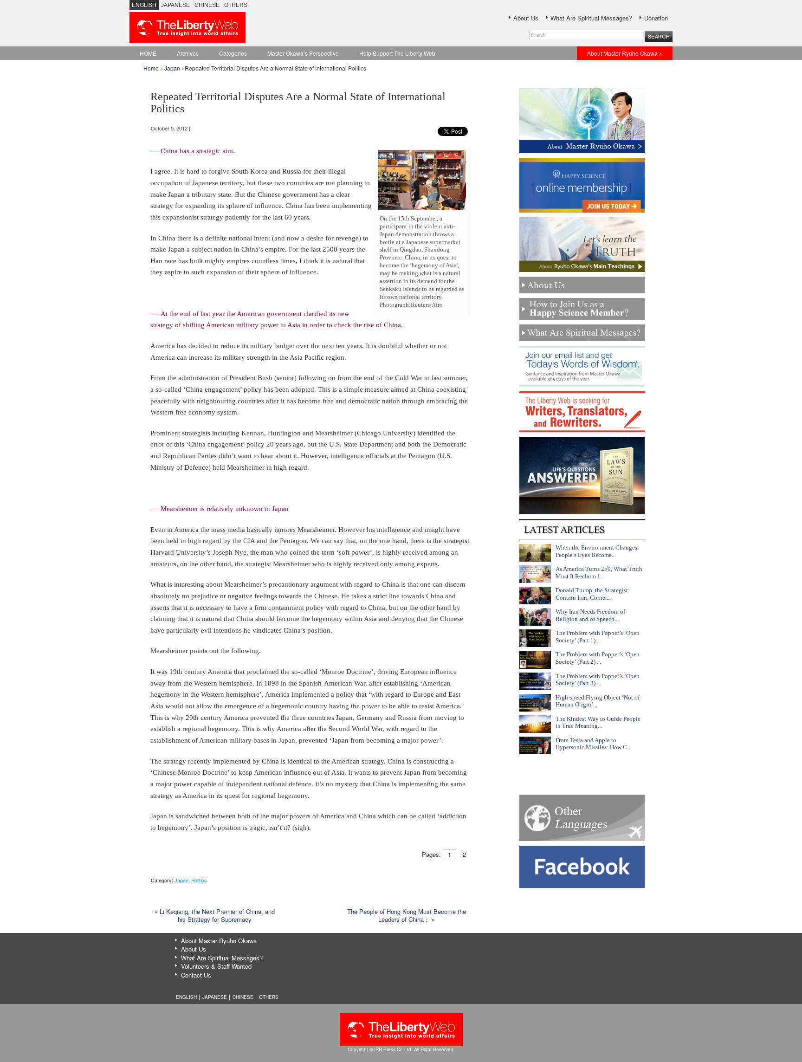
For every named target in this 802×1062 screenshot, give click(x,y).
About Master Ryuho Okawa (219, 940)
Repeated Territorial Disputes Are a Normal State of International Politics (298, 103)
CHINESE (207, 5)
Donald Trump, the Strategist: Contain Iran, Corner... (593, 594)
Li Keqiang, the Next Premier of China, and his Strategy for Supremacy (217, 915)
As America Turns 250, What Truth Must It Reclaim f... (599, 572)
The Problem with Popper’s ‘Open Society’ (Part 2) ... (598, 658)
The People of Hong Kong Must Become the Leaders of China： (406, 915)
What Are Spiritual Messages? (591, 17)
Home (151, 68)
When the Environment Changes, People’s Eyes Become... (597, 551)
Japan (172, 68)
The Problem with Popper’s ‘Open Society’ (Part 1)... (598, 636)
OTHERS (235, 5)
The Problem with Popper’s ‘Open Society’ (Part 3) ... (598, 680)
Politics (199, 880)
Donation (656, 17)
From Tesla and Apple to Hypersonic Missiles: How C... (593, 744)
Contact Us (196, 975)
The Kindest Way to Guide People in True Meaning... (598, 722)
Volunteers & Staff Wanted (216, 966)
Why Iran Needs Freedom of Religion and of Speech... (590, 615)
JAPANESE (175, 5)
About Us (525, 17)
